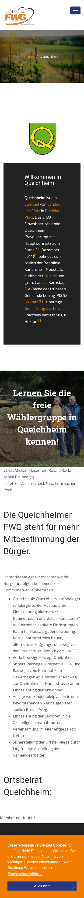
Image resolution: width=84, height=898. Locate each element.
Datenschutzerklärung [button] (26, 874)
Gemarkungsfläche (40, 308)
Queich (50, 275)
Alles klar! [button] (42, 886)
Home (29, 56)
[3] (39, 320)
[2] (39, 301)
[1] (36, 255)
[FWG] (19, 16)
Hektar (30, 302)
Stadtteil (31, 204)
